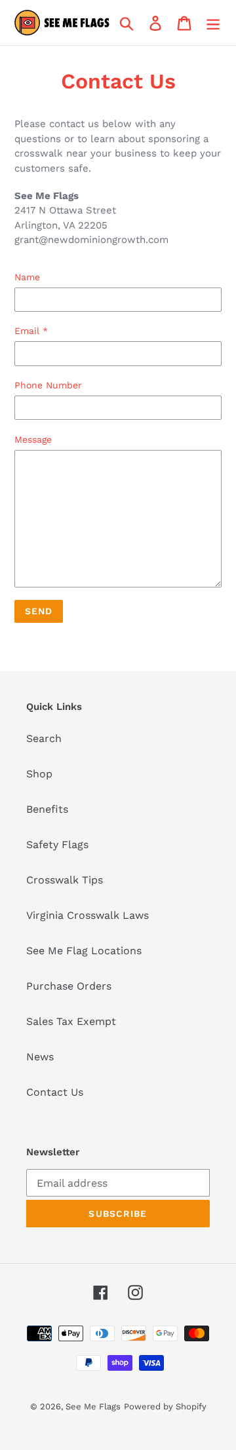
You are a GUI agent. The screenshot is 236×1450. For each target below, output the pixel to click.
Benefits (47, 809)
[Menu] (213, 22)
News (40, 1056)
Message (33, 439)
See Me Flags (93, 1406)
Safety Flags (57, 844)
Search (44, 738)
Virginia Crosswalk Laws (87, 915)
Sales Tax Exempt (71, 1021)
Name (27, 277)
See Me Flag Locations (84, 950)
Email (31, 330)
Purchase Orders (68, 986)
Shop (39, 774)
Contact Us (54, 1092)
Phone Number (48, 385)
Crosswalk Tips (64, 880)
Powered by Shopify (165, 1406)
